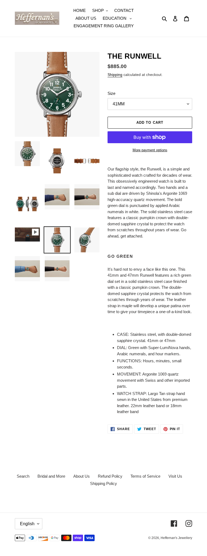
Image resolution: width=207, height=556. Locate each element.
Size (111, 93)
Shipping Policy (103, 483)
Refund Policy (110, 476)
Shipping (115, 74)
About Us (81, 476)
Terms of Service (145, 476)
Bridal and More (51, 476)
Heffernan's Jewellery (176, 538)
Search (23, 476)
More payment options (150, 150)
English (27, 523)
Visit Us (175, 476)
